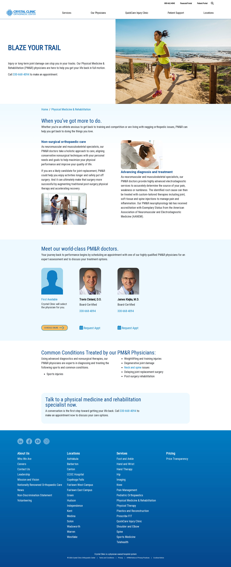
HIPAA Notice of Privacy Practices (138, 558)
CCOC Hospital (75, 474)
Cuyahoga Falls (75, 479)
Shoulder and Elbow (128, 526)
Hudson (71, 500)
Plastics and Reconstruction (133, 511)
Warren (71, 531)
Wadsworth (73, 526)
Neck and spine (132, 367)
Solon (70, 521)
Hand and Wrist (125, 464)
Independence (75, 505)
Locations (208, 12)
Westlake (72, 537)
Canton (71, 469)
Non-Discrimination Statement (34, 495)
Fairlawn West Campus (80, 484)
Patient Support (176, 12)
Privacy (120, 558)
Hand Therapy (124, 469)
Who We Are (24, 458)
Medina (71, 516)
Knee (119, 484)
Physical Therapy (126, 505)
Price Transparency (177, 458)
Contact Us (23, 469)
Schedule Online (51, 328)
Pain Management (127, 490)
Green (70, 495)
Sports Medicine (126, 537)
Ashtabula (72, 458)
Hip (118, 474)
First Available (49, 299)
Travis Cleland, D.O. (90, 299)
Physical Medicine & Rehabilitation (136, 500)
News (20, 490)
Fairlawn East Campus (79, 490)
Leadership (23, 474)
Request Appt (91, 328)
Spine (120, 531)
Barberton (72, 464)
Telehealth (122, 542)
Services (66, 12)
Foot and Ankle (125, 458)
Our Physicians (98, 12)
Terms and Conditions (107, 558)
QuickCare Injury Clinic (136, 12)
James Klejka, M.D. (128, 299)
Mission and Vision (28, 479)
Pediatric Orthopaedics (130, 495)
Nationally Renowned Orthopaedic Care (39, 484)
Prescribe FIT (124, 516)
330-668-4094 (21, 74)
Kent (69, 511)
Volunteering (24, 500)
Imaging (121, 479)
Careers (21, 464)
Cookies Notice (158, 558)
